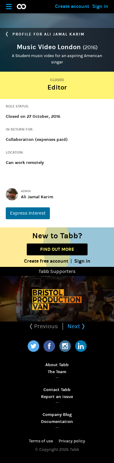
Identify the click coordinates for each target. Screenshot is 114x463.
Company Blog (57, 414)
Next (74, 326)
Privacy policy (72, 441)
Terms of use (41, 441)
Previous (45, 326)
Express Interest (28, 213)
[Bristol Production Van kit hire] (57, 299)
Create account (72, 6)
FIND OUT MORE (57, 249)
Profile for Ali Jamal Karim (48, 34)
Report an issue (57, 396)
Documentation (57, 421)
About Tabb (57, 364)
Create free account (46, 261)
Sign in (100, 6)
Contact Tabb (57, 389)
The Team (57, 371)
